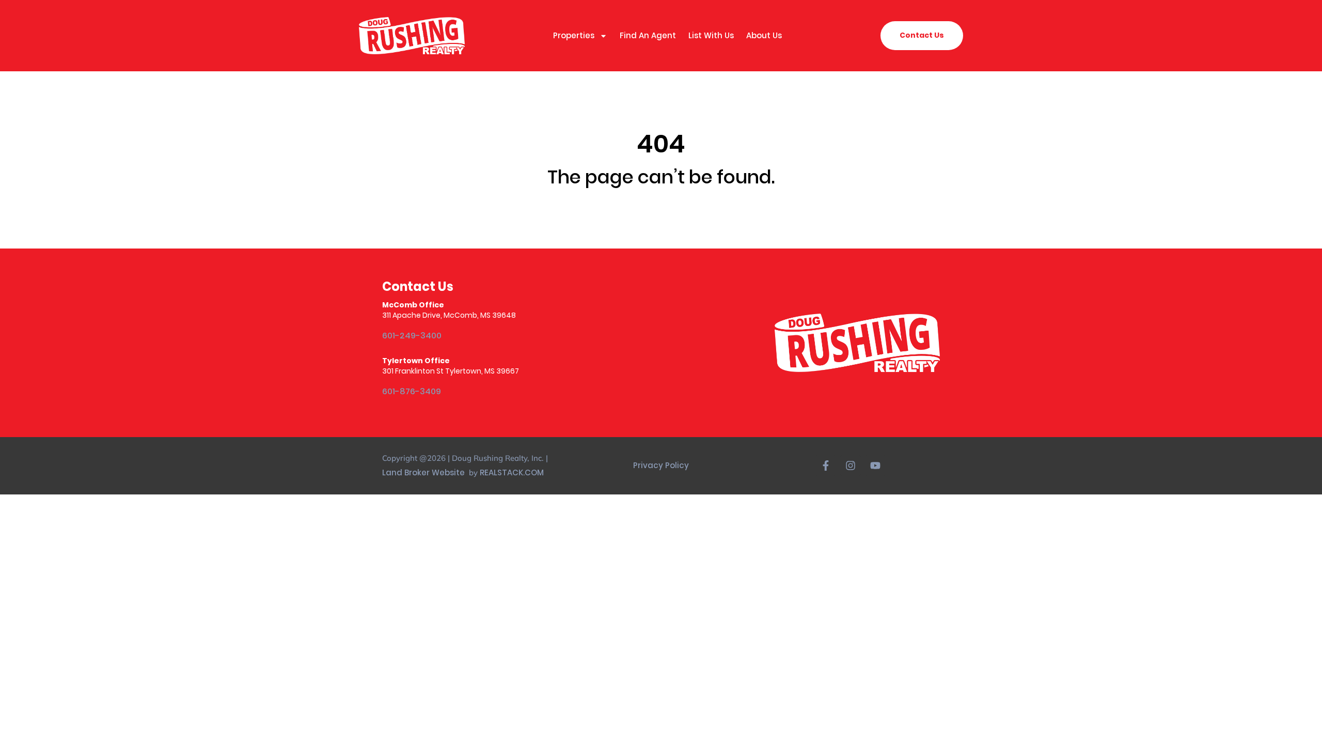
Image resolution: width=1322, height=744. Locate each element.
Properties (573, 35)
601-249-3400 (412, 336)
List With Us (711, 35)
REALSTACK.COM (512, 472)
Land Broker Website (424, 472)
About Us (764, 35)
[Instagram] (850, 465)
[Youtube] (875, 465)
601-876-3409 (411, 391)
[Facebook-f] (825, 465)
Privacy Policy (661, 465)
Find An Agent (648, 35)
